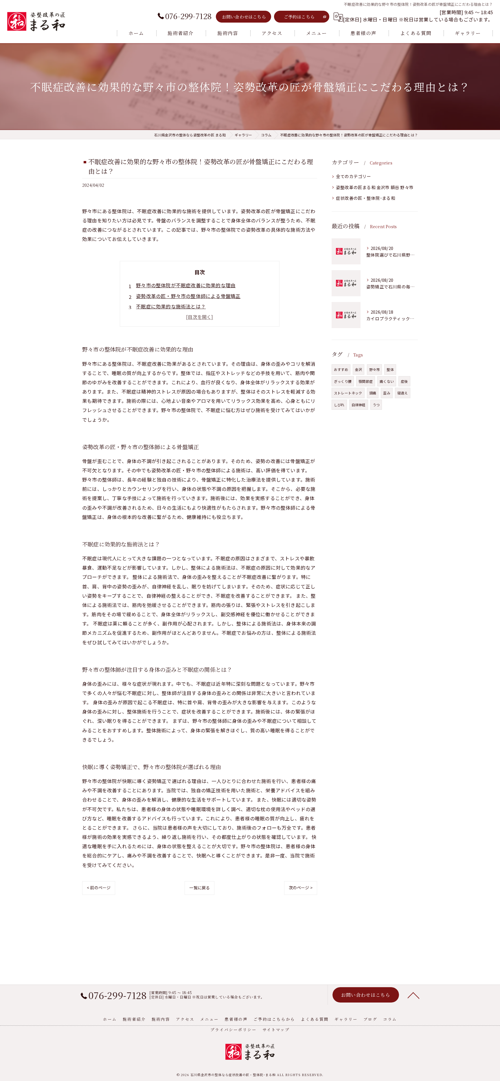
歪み (386, 392)
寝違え (402, 392)
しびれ (339, 404)
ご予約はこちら (299, 17)
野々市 (374, 369)
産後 (404, 381)
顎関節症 (366, 381)
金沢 (358, 369)
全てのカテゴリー (353, 176)
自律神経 (359, 404)
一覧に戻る (199, 887)
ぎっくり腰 (343, 381)
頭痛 (372, 392)
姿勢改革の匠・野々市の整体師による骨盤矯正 (188, 295)
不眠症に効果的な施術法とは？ (171, 306)
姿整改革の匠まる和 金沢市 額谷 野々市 (374, 187)
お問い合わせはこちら (244, 17)
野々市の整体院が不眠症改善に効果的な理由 (186, 285)
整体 (390, 369)
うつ (376, 404)
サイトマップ (276, 1029)
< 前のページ (99, 887)
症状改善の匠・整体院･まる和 (365, 198)
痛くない (387, 381)
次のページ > (300, 887)
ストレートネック (348, 392)
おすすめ (341, 369)
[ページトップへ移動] (413, 995)
